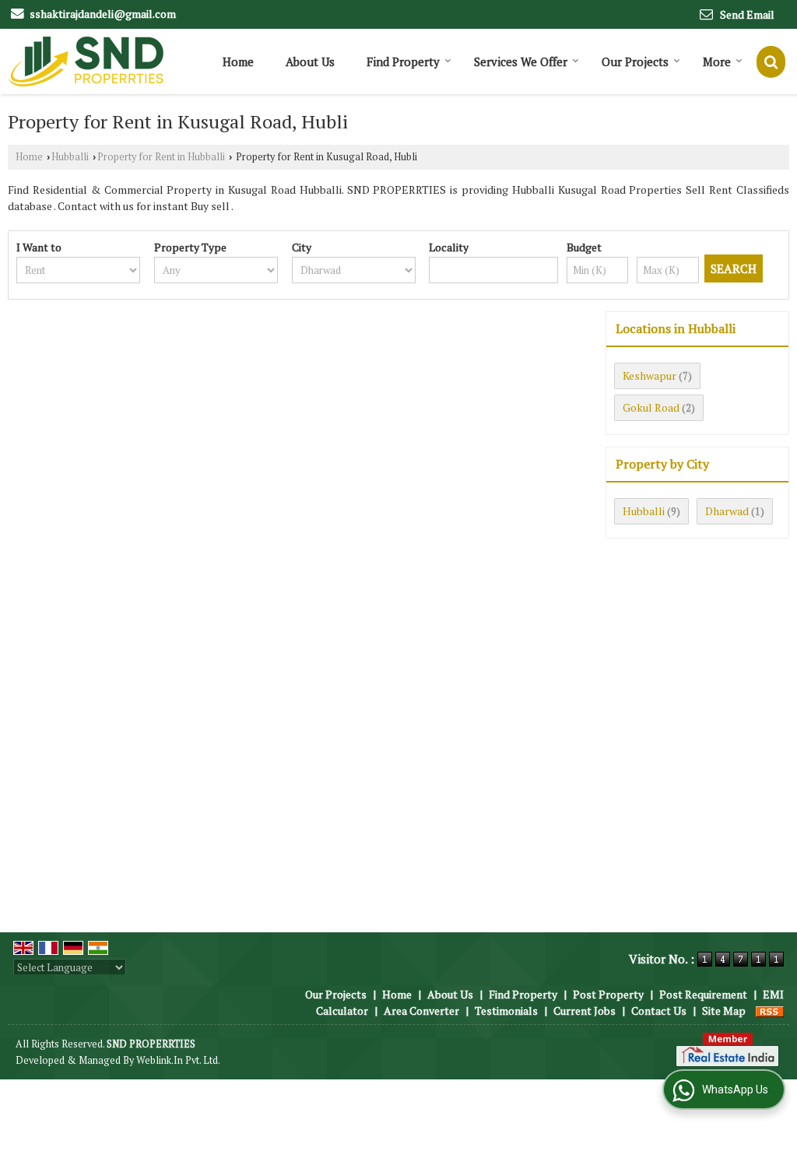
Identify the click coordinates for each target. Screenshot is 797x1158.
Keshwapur (649, 375)
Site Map (724, 1010)
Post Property (608, 994)
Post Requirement (703, 994)
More (717, 61)
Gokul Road (651, 407)
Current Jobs (584, 1010)
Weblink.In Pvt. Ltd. (178, 1060)
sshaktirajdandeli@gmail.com (103, 13)
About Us (310, 61)
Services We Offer (520, 61)
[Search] (771, 62)
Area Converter (421, 1010)
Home (238, 61)
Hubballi (70, 156)
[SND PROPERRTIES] (85, 61)
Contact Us (658, 1010)
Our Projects (635, 61)
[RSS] (770, 1010)
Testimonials (506, 1010)
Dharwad (727, 511)
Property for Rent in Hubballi (161, 156)
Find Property (403, 61)
